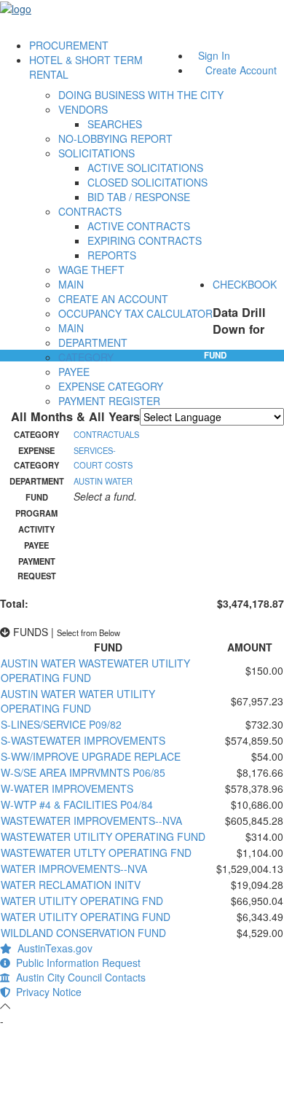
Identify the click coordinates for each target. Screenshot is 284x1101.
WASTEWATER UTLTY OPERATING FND (96, 852)
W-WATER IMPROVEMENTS (67, 788)
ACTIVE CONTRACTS (138, 226)
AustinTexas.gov (52, 948)
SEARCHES (114, 124)
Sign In (214, 55)
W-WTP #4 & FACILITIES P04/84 (77, 804)
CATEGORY (86, 357)
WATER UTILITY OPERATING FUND (85, 916)
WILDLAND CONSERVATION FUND (83, 932)
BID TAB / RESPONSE (138, 196)
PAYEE (74, 371)
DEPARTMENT (92, 342)
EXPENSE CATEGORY (110, 386)
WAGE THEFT (91, 269)
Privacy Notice (46, 991)
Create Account (241, 70)
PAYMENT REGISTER (109, 400)
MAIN (71, 284)
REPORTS (111, 255)
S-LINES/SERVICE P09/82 (61, 724)
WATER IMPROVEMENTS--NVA (74, 868)
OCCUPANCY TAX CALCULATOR (135, 313)
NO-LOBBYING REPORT (115, 138)
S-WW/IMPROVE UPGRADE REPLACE (91, 756)
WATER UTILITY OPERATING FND (82, 900)
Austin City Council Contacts (78, 977)
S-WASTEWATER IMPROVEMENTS (83, 740)
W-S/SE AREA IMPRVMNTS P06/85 (83, 772)
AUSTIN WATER (103, 481)
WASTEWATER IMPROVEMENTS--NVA (91, 820)
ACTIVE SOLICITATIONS (145, 167)
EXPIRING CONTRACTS (144, 240)
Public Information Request (75, 962)
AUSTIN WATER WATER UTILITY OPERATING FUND (78, 701)
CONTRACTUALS (106, 434)
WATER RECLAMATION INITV (71, 884)
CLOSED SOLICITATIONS (147, 182)
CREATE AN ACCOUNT (113, 298)
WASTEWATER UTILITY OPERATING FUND (103, 836)
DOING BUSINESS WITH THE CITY (141, 94)
